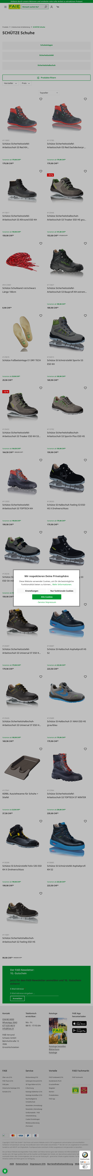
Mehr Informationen (61, 584)
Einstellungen (31, 591)
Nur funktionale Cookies (61, 591)
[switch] (85, 1166)
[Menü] (89, 1152)
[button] (5, 1171)
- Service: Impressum (46, 602)
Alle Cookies (47, 597)
